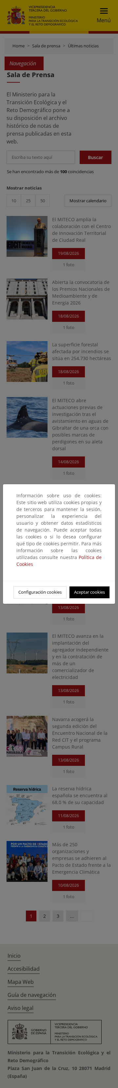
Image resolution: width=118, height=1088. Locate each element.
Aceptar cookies (89, 592)
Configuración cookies (40, 592)
